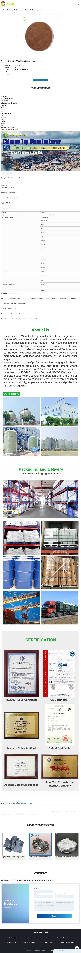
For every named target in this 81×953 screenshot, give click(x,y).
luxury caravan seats (31, 937)
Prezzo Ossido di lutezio (68, 812)
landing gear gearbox (29, 942)
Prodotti (11, 10)
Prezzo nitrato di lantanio (51, 812)
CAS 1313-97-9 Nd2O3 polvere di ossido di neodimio (18, 802)
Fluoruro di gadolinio (38, 812)
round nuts (48, 937)
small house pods (47, 942)
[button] (72, 4)
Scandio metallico (12, 814)
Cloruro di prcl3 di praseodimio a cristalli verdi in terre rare (17, 803)
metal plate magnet (11, 942)
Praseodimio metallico (7, 812)
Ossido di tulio (34, 814)
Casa (4, 10)
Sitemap (53, 950)
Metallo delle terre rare (23, 814)
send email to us (41, 79)
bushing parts (14, 937)
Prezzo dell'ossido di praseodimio (22, 812)
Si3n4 (59, 812)
